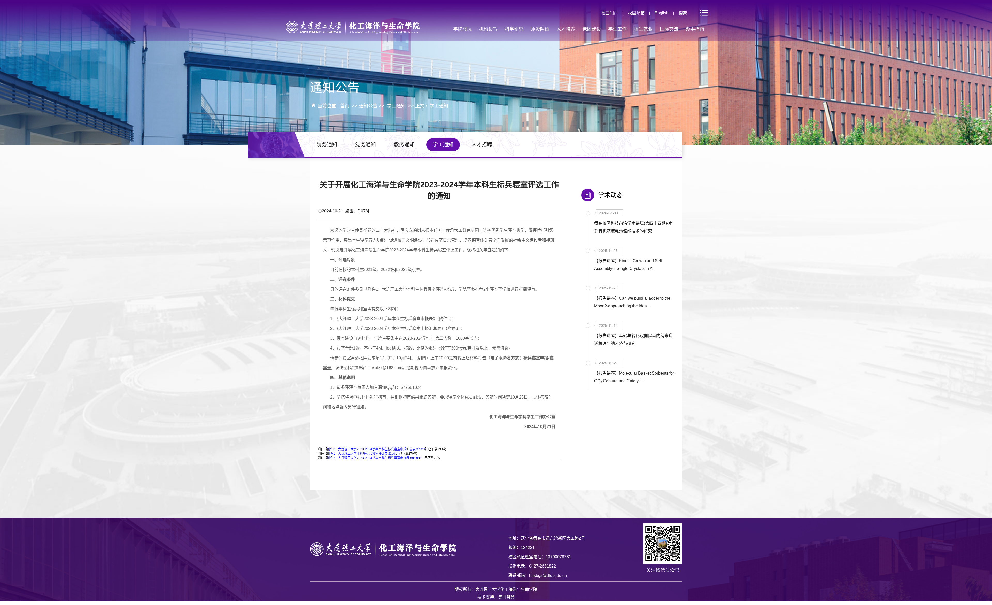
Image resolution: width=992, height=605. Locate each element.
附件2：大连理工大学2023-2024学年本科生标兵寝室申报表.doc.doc (374, 458)
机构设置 (488, 29)
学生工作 (617, 29)
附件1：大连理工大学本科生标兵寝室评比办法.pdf (361, 453)
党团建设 (591, 29)
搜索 (683, 13)
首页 (344, 105)
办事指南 (695, 29)
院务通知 (326, 145)
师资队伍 (540, 29)
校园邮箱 (636, 13)
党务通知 (365, 145)
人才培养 (565, 29)
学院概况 (462, 29)
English (662, 13)
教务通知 (404, 145)
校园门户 (609, 13)
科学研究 (514, 29)
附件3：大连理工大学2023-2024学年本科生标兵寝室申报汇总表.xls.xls (376, 449)
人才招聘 (481, 145)
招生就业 (643, 29)
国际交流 (669, 29)
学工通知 (396, 105)
